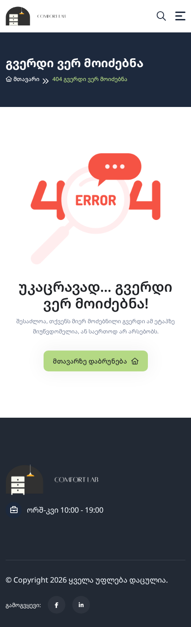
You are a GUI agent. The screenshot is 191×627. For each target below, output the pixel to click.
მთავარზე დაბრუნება (91, 361)
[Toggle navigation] (180, 16)
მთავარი (25, 79)
